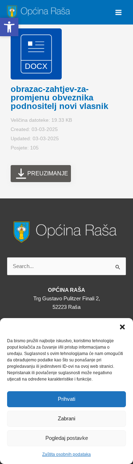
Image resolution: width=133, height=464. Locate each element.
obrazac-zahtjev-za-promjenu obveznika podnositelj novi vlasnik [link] (59, 97)
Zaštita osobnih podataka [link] (66, 454)
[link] (39, 12)
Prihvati (66, 399)
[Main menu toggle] (118, 12)
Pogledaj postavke (66, 438)
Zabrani (66, 418)
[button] (122, 327)
